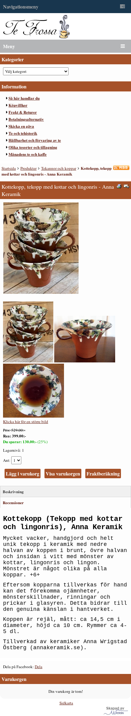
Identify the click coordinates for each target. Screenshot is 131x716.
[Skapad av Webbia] (116, 713)
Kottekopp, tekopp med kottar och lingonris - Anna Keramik (57, 171)
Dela (38, 666)
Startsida (9, 168)
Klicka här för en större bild (25, 421)
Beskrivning (13, 491)
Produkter (28, 168)
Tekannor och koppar (58, 168)
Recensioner (13, 502)
